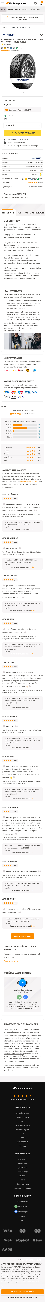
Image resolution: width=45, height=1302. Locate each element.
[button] (22, 109)
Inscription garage (22, 1125)
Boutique (22, 1176)
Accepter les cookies (22, 1292)
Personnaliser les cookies (22, 1298)
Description (8, 213)
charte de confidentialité (14, 1053)
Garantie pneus (22, 1113)
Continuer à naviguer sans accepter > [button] (30, 1260)
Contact (22, 1216)
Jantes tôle (22, 1163)
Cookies (22, 1146)
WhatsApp (22, 1206)
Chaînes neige (34, 9)
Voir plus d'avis (22, 936)
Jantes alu (23, 1167)
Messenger (22, 1211)
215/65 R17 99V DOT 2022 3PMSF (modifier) (23, 18)
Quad (24, 9)
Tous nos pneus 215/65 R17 (15, 194)
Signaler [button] (7, 527)
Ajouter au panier (24, 133)
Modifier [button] (40, 166)
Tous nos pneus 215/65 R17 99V (17, 197)
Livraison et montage (22, 1188)
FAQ (19, 213)
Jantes (10, 9)
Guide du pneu (22, 1117)
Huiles (22, 1180)
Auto (3, 9)
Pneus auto (22, 1159)
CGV (22, 1133)
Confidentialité (23, 1142)
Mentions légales (22, 1129)
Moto (17, 9)
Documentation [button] (11, 961)
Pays (22, 1137)
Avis (22, 1121)
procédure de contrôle (29, 481)
